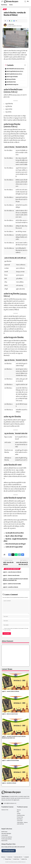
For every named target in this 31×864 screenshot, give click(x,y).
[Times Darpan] (11, 1)
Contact (18, 813)
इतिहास (5, 9)
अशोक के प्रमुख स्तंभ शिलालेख (12, 76)
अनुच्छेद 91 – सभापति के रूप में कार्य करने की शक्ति (12, 583)
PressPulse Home (21, 815)
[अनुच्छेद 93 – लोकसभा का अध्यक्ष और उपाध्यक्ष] (15, 704)
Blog (18, 811)
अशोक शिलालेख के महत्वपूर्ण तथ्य (12, 84)
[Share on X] (10, 21)
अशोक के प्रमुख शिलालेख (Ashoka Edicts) (15, 71)
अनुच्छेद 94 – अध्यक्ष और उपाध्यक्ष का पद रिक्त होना (12, 572)
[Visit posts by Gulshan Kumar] (5, 25)
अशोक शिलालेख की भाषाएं (11, 82)
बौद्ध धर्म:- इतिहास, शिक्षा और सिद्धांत (14, 536)
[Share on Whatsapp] (12, 21)
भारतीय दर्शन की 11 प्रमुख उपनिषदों (14, 547)
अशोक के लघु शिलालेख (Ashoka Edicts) (14, 74)
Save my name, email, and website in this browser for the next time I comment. (16, 629)
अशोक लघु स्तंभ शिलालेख (11, 79)
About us (19, 809)
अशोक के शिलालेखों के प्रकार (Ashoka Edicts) (15, 68)
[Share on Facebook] (7, 21)
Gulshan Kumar (11, 24)
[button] (2, 1)
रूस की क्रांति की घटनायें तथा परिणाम (15, 533)
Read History (19, 818)
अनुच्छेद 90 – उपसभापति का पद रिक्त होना (10, 587)
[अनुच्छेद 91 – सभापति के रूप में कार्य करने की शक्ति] (15, 751)
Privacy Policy (20, 817)
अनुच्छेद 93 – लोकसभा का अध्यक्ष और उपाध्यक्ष (11, 575)
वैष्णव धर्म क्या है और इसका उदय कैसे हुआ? (16, 544)
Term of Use (19, 820)
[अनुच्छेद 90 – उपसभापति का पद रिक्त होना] (15, 773)
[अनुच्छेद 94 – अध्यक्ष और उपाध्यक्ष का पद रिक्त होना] (15, 682)
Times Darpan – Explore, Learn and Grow (22, 823)
